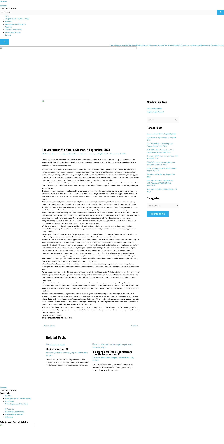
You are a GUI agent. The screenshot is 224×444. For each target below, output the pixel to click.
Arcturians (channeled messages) (55, 154)
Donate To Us (157, 214)
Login (155, 112)
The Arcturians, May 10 (57, 349)
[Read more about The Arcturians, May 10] (55, 345)
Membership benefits (154, 108)
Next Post (135, 326)
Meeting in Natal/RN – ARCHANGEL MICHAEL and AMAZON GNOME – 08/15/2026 (160, 183)
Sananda (3, 1)
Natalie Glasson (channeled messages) (83, 154)
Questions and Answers (13, 30)
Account (161, 112)
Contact (8, 35)
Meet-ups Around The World (15, 24)
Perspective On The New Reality (17, 19)
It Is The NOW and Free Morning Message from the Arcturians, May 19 (112, 353)
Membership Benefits (13, 32)
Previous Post (48, 326)
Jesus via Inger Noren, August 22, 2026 (161, 134)
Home (7, 16)
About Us (8, 27)
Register (150, 112)
